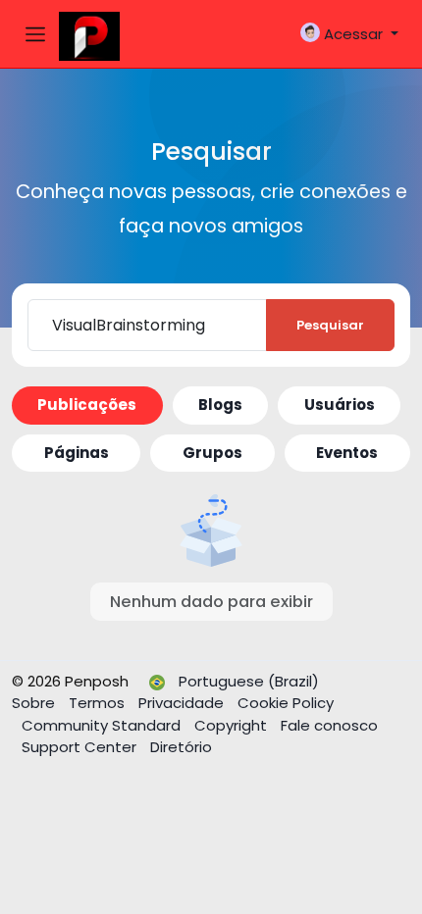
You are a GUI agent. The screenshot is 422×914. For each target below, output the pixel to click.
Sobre (35, 702)
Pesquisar (330, 325)
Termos (99, 702)
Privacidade (183, 702)
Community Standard (103, 725)
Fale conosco (329, 725)
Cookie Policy (285, 702)
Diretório (181, 746)
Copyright (232, 725)
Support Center (81, 746)
